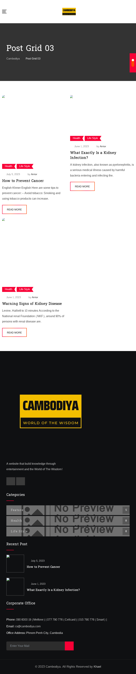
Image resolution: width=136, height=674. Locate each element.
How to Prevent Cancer (23, 181)
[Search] (132, 11)
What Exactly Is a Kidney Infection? (93, 155)
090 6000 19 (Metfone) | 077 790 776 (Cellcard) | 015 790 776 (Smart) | (61, 619)
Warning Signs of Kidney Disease (32, 304)
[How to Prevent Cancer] (15, 563)
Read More (14, 209)
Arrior (34, 174)
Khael (97, 666)
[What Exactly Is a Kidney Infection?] (15, 587)
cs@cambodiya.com (28, 626)
